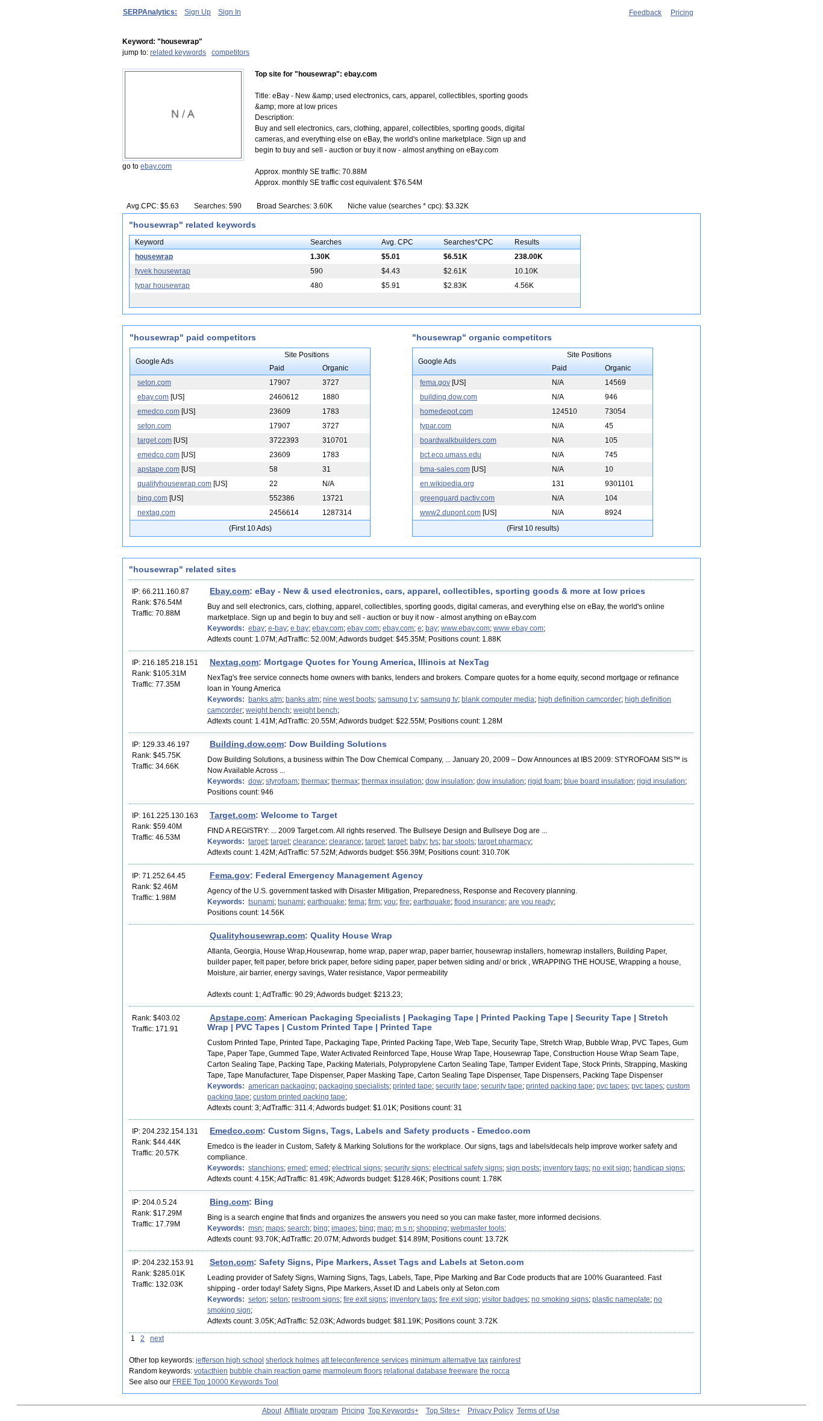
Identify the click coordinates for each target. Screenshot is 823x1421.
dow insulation (449, 781)
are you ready (531, 902)
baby (418, 841)
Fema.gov (230, 875)
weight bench (268, 710)
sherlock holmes (292, 1360)
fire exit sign (458, 1299)
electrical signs (356, 1168)
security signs (406, 1168)
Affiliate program (311, 1411)
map (384, 1228)
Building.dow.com (247, 744)
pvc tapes (612, 1086)
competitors (230, 52)
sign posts (522, 1168)
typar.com (435, 426)
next (157, 1338)
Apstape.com (237, 1017)
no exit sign (611, 1168)
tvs (434, 841)
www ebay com (518, 628)
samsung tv (439, 699)
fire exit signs (364, 1299)
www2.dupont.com (450, 512)
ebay (256, 628)
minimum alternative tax (449, 1360)
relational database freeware (431, 1371)
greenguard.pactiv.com (457, 498)
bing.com (152, 498)
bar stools (458, 841)
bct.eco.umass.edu (450, 455)
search (298, 1228)
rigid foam (544, 781)
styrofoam (282, 781)
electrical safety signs (467, 1168)
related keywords (178, 52)
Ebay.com (229, 591)
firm (374, 902)
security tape (456, 1086)
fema (356, 902)
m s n (404, 1228)
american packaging (281, 1086)
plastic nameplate (621, 1299)
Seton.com (232, 1262)
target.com (154, 440)
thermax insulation (391, 781)
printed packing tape (559, 1086)
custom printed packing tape (299, 1097)
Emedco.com (236, 1130)
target (257, 841)
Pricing (682, 12)
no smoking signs (560, 1299)
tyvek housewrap (162, 271)
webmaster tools (477, 1228)
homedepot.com (446, 411)
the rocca (495, 1371)
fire (404, 902)
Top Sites (441, 1411)
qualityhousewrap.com (174, 483)
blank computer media (498, 699)
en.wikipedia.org (447, 483)
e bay (299, 628)
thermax (314, 781)
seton (257, 1299)
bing (320, 1228)
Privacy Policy (490, 1411)
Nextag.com (234, 662)
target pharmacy (504, 841)
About (271, 1411)
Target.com (232, 815)
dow (255, 781)
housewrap (154, 256)
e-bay (277, 628)
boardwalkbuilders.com (458, 440)
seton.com (154, 382)
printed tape (412, 1086)
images (343, 1228)
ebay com (363, 628)
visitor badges (505, 1299)
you (390, 902)
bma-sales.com (445, 469)
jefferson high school (230, 1360)
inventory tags (566, 1168)
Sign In (229, 12)
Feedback (645, 12)
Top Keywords (391, 1411)
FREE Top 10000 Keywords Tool (225, 1382)
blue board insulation (598, 781)
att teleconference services (364, 1360)
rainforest (505, 1360)
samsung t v (397, 699)
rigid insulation (661, 781)
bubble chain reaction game (275, 1371)
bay (431, 628)
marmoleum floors (352, 1371)
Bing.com (229, 1202)
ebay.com (156, 166)
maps (275, 1228)
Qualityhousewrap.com (257, 935)
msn (255, 1228)
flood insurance (479, 902)
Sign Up (197, 12)
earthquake (326, 902)
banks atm (265, 699)
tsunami (261, 902)
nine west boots (348, 699)
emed (296, 1168)
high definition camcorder (579, 699)
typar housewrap (162, 285)
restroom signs (316, 1299)
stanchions (266, 1168)
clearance (309, 841)
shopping (431, 1228)
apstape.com (158, 469)
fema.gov (435, 382)
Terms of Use (538, 1411)
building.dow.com (448, 397)
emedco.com (158, 411)
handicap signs (658, 1168)
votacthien (211, 1371)
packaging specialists (354, 1086)
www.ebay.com (465, 628)
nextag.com (156, 512)
